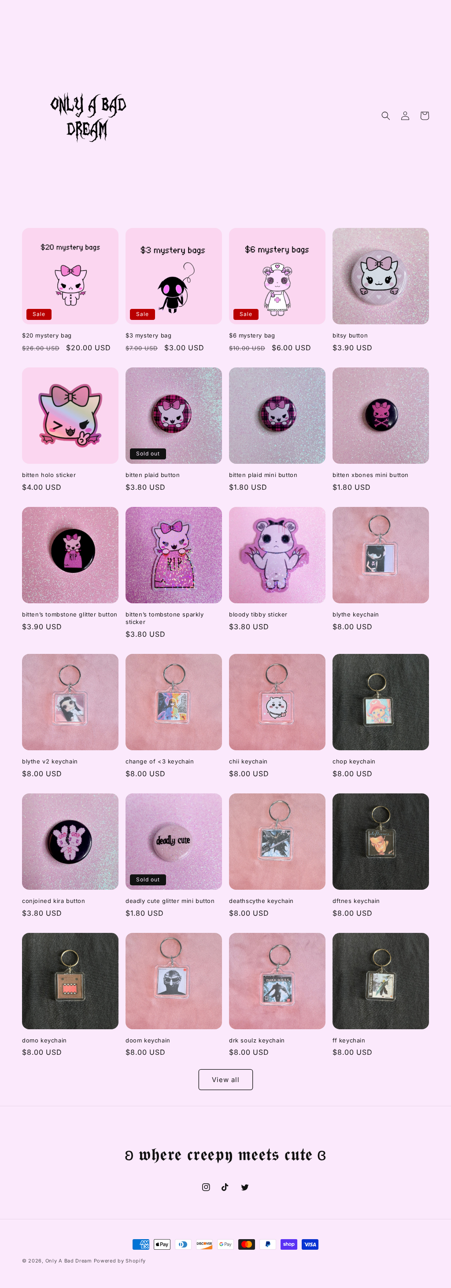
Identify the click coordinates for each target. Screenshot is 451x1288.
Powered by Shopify (120, 1261)
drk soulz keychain (257, 1040)
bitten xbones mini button (371, 474)
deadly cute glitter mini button (170, 900)
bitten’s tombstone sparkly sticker (165, 618)
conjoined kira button (53, 900)
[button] (386, 115)
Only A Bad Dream (68, 1261)
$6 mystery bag (252, 335)
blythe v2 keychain (50, 761)
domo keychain (44, 1040)
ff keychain (349, 1040)
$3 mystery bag (148, 335)
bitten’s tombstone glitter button (70, 614)
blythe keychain (356, 614)
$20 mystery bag (47, 335)
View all (226, 1079)
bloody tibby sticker (258, 614)
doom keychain (148, 1040)
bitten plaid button (153, 474)
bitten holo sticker (49, 474)
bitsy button (350, 335)
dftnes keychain (356, 900)
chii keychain (248, 761)
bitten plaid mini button (263, 474)
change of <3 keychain (160, 761)
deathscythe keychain (261, 900)
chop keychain (354, 761)
